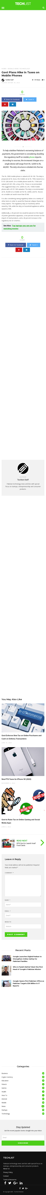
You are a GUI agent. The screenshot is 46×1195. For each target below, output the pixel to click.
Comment (9, 873)
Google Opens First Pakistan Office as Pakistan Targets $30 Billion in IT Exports (28, 983)
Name (7, 900)
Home (4, 69)
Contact (6, 1176)
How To (4, 1095)
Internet (4, 1099)
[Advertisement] (23, 38)
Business (5, 1073)
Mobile (11, 69)
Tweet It (31, 99)
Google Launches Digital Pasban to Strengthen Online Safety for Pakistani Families (27, 959)
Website (8, 922)
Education (5, 1081)
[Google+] (15, 1183)
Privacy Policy (8, 1172)
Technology (24, 69)
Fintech (4, 1084)
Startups (4, 1110)
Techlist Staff (9, 80)
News (17, 69)
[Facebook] (5, 1183)
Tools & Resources (9, 1180)
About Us (6, 1169)
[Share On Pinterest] (5, 104)
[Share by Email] (12, 104)
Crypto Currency (7, 1077)
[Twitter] (9, 1183)
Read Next (22, 840)
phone (31, 157)
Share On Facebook (13, 99)
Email (8, 911)
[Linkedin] (21, 1183)
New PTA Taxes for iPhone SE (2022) (16, 779)
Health (4, 1092)
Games (4, 1088)
